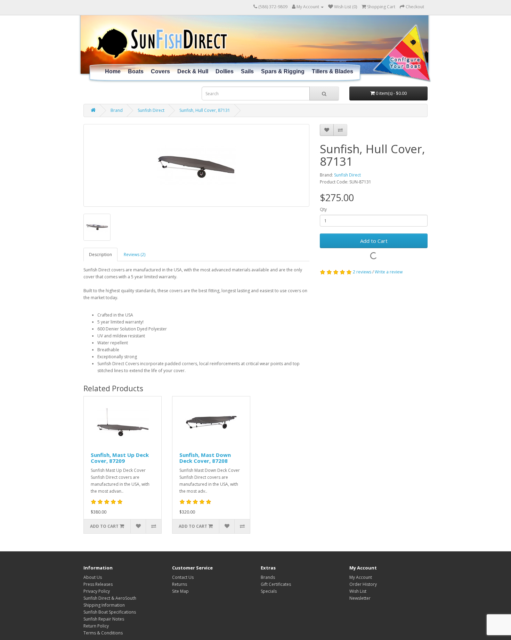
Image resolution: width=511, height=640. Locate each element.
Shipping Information (104, 605)
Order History (363, 584)
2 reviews (362, 272)
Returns (179, 584)
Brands (268, 577)
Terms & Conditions (103, 633)
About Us (92, 577)
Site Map (180, 591)
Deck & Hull (192, 71)
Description (100, 254)
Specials (269, 591)
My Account (360, 577)
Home (113, 71)
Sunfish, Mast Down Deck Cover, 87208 (205, 457)
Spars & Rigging (283, 71)
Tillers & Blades (332, 71)
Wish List (357, 591)
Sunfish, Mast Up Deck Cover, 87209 (120, 457)
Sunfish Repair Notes (103, 619)
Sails (247, 71)
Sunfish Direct (151, 110)
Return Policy (96, 626)
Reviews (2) (134, 254)
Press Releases (98, 584)
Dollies (225, 71)
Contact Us (183, 577)
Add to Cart (374, 240)
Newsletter (360, 598)
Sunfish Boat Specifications (109, 612)
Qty (323, 209)
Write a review (389, 272)
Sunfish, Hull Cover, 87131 (204, 110)
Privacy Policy (96, 591)
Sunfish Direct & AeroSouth (109, 598)
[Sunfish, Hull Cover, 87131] (196, 165)
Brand (117, 110)
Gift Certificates (276, 584)
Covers (160, 71)
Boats (136, 71)
